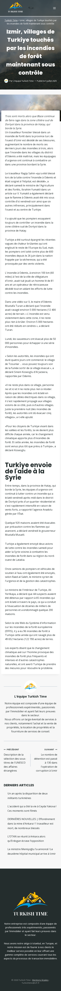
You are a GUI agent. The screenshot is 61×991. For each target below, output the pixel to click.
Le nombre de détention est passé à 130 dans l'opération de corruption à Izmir (45, 760)
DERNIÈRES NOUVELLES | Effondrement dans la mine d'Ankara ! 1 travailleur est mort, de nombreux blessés (31, 823)
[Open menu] (54, 8)
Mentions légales (40, 980)
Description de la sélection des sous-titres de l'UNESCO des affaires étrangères (15, 760)
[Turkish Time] (15, 6)
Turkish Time (11, 20)
